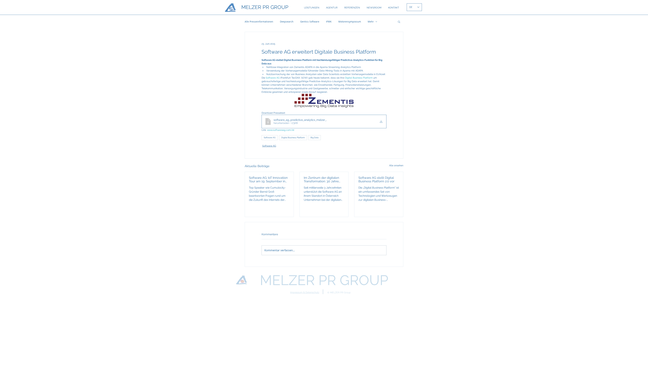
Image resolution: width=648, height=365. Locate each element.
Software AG (270, 137)
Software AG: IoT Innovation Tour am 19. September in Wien (268, 179)
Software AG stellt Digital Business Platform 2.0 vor (376, 179)
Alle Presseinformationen (259, 21)
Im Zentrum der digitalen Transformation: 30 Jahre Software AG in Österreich (322, 179)
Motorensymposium (349, 21)
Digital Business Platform (293, 137)
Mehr (371, 21)
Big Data (314, 137)
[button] (399, 21)
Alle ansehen (396, 165)
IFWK (329, 21)
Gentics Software (309, 21)
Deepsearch (286, 21)
